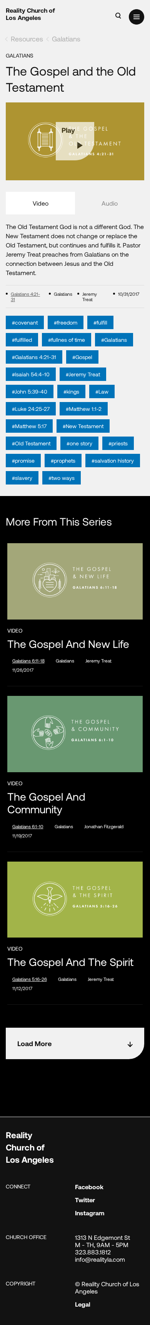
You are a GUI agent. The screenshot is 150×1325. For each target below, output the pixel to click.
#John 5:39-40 (29, 391)
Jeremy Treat (98, 660)
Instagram (89, 1212)
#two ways (61, 478)
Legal (82, 1304)
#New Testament (83, 426)
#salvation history (113, 460)
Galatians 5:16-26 (29, 979)
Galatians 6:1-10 (27, 826)
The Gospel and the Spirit (70, 962)
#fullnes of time (66, 339)
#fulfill (100, 322)
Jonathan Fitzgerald (103, 826)
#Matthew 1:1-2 (84, 408)
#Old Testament (31, 443)
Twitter (85, 1199)
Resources (27, 39)
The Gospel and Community (46, 803)
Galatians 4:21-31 (25, 296)
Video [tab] (40, 203)
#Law (101, 391)
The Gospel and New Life (68, 644)
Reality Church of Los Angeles (30, 14)
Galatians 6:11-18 (28, 660)
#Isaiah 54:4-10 (31, 374)
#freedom (65, 322)
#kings (71, 391)
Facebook (89, 1186)
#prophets (63, 460)
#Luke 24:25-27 (31, 408)
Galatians (66, 39)
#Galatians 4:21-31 (34, 357)
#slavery (22, 478)
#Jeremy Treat (83, 374)
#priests (118, 443)
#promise (23, 460)
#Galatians (114, 339)
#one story (79, 443)
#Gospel (82, 357)
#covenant (25, 322)
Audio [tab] (110, 203)
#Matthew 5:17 (29, 426)
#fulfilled (22, 339)
